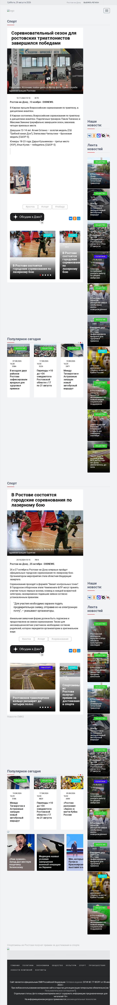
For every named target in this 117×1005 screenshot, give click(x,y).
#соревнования (60, 639)
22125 (94, 819)
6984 (35, 692)
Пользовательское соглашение (59, 991)
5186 (14, 799)
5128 (67, 679)
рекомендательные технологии (81, 999)
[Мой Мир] (78, 218)
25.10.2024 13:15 (22, 260)
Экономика (42, 965)
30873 (94, 420)
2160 (94, 790)
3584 (14, 366)
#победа (59, 206)
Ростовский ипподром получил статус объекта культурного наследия (97, 639)
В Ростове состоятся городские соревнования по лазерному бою (32, 269)
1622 (94, 265)
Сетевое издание (74, 982)
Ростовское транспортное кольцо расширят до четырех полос (31, 701)
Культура (71, 965)
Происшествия (97, 965)
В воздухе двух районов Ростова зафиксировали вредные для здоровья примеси (18, 379)
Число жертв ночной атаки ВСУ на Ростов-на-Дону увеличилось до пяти (98, 461)
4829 (41, 799)
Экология (20, 348)
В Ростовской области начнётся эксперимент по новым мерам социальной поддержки (98, 397)
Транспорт (46, 667)
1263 (94, 630)
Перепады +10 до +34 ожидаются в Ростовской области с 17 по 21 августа (45, 378)
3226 (41, 366)
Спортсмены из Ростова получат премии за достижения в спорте (71, 694)
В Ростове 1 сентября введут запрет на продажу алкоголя (98, 672)
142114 (95, 387)
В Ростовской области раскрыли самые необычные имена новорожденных (98, 303)
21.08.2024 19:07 (22, 692)
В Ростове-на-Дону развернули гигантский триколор (97, 178)
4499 (68, 799)
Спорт (48, 235)
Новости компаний (21, 970)
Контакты (40, 970)
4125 (94, 849)
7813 (35, 260)
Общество (47, 348)
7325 (94, 664)
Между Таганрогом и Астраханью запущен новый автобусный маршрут (71, 379)
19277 (94, 294)
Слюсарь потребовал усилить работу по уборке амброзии (97, 273)
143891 (95, 912)
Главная (15, 965)
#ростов (30, 206)
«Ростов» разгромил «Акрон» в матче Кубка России (98, 369)
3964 (94, 362)
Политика (100, 256)
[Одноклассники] (74, 218)
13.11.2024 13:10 (23, 98)
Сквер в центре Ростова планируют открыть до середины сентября (97, 430)
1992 (94, 170)
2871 (68, 366)
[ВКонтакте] (70, 218)
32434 (94, 452)
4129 (94, 695)
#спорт (45, 206)
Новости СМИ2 (15, 716)
